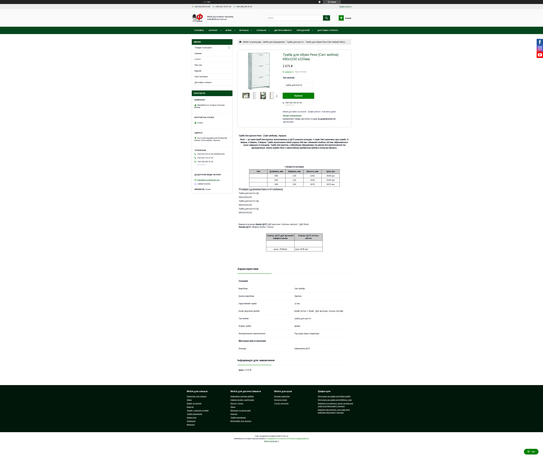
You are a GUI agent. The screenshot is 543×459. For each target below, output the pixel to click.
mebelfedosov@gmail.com (208, 180)
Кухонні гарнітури (282, 396)
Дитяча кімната (283, 30)
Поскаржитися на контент (276, 439)
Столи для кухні (281, 403)
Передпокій (303, 30)
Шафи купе (191, 417)
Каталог (213, 30)
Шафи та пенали (194, 403)
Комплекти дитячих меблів (242, 396)
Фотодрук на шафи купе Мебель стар (335, 400)
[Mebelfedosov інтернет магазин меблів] (198, 23)
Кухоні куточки (280, 400)
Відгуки (198, 71)
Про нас (198, 65)
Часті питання (201, 76)
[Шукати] (326, 18)
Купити (298, 96)
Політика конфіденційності (298, 439)
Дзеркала (191, 421)
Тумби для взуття (295, 42)
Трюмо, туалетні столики (198, 410)
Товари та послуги (203, 47)
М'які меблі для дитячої (240, 421)
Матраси (191, 425)
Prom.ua (285, 436)
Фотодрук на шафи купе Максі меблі (334, 396)
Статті (198, 59)
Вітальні (244, 30)
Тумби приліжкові (194, 414)
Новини (198, 53)
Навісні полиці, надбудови (242, 400)
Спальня (261, 30)
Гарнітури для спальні (196, 396)
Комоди (190, 407)
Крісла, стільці (236, 403)
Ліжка (189, 400)
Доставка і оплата (327, 30)
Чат (533, 452)
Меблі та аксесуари (252, 42)
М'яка (228, 30)
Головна (199, 30)
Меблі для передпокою (274, 42)
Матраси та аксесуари (240, 410)
